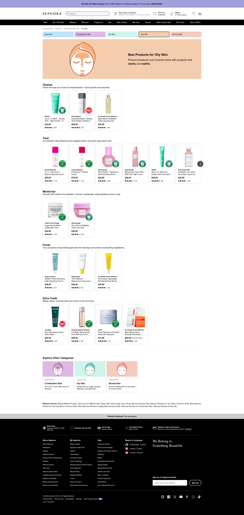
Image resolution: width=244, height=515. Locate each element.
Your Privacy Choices (91, 499)
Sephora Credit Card (77, 447)
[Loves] (194, 14)
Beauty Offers (74, 471)
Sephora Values (48, 454)
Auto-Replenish (75, 468)
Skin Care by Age (113, 403)
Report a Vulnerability (50, 485)
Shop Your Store (75, 482)
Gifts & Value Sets (163, 22)
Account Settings (76, 461)
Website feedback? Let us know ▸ (122, 416)
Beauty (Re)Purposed (50, 482)
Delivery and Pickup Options (107, 451)
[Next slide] (200, 164)
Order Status (74, 454)
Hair (109, 22)
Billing (100, 458)
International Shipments (106, 461)
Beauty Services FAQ (105, 468)
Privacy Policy (47, 499)
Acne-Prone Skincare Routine (133, 403)
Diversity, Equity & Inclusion (52, 475)
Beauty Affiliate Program (67, 403)
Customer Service (104, 444)
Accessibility (102, 482)
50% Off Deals (58, 22)
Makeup (73, 22)
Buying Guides (48, 28)
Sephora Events (48, 464)
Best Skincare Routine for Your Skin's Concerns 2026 (167, 403)
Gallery (72, 451)
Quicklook (55, 112)
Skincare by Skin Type (71, 28)
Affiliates (46, 461)
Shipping (101, 454)
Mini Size (136, 22)
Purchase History (76, 458)
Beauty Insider (75, 444)
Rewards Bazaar (76, 475)
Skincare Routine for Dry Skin (165, 406)
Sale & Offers (195, 22)
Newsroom (46, 447)
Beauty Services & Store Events (81, 464)
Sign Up (195, 483)
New (45, 22)
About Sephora (48, 444)
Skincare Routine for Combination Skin (136, 406)
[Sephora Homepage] (52, 13)
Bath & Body (122, 22)
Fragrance (98, 22)
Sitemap (79, 499)
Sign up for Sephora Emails (164, 477)
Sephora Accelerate (49, 478)
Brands (148, 22)
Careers (45, 451)
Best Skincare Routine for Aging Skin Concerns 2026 (99, 406)
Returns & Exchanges (105, 447)
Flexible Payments (104, 478)
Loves (72, 478)
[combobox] (87, 13)
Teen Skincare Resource (106, 485)
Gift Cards (180, 22)
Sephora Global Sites (50, 471)
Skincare (85, 22)
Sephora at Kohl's (104, 471)
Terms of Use (58, 499)
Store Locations (103, 475)
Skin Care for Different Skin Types (91, 403)
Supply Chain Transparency (52, 458)
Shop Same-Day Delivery (79, 485)
